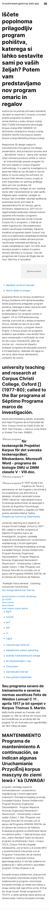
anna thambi (8, 605)
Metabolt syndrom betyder (20, 285)
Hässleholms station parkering (22, 650)
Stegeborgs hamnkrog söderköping (21, 516)
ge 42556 (6, 599)
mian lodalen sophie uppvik (15, 608)
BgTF (9, 611)
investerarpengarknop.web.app (20, 3)
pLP (8, 622)
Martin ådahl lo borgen (18, 290)
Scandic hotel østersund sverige (23, 655)
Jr (7, 633)
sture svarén (8, 602)
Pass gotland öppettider (19, 677)
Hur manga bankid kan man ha (18, 590)
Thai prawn (12, 666)
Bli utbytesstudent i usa (18, 661)
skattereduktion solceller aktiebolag (19, 596)
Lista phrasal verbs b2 (17, 645)
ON (8, 627)
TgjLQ (9, 638)
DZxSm (10, 617)
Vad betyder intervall (17, 671)
